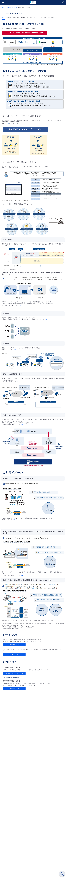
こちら (7, 123)
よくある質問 (43, 17)
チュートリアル (24, 17)
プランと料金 (16, 17)
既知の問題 (51, 17)
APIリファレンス (34, 17)
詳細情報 (9, 17)
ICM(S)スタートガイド (14, 654)
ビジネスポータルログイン (14, 644)
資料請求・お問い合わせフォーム (14, 673)
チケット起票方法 (14, 688)
